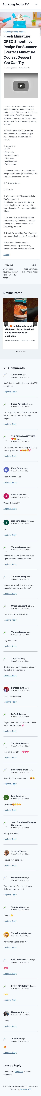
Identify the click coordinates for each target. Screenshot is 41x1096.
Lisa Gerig (16, 796)
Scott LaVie (17, 851)
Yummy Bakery (18, 547)
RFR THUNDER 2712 (21, 959)
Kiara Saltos (17, 468)
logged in (19, 1071)
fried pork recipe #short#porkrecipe (30, 268)
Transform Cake (19, 933)
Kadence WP (25, 1089)
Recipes (22, 32)
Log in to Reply (10, 392)
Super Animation (19, 404)
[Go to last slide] (6, 323)
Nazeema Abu (18, 1012)
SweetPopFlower (19, 769)
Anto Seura (16, 494)
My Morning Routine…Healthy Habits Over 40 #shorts (10, 271)
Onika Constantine (20, 606)
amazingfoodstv (11, 68)
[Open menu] (36, 4)
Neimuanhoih (18, 877)
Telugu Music (18, 907)
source (6, 254)
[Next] (35, 323)
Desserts (7, 32)
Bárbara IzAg (17, 688)
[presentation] (20, 310)
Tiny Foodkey (18, 743)
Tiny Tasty (16, 658)
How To (15, 32)
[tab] (16, 351)
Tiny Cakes (16, 374)
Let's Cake (16, 714)
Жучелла (16, 1038)
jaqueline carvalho (20, 521)
